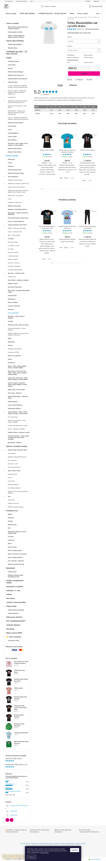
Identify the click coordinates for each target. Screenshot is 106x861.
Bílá (61, 178)
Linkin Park (11, 481)
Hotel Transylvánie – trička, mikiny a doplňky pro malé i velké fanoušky (18, 437)
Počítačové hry (12, 510)
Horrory (10, 345)
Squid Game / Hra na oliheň (16, 390)
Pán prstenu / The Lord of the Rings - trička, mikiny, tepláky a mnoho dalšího (17, 372)
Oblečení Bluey (12, 402)
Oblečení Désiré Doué (14, 148)
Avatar (10, 163)
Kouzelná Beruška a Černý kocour (18, 218)
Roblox (10, 514)
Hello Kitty (11, 342)
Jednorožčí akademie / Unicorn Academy (17, 329)
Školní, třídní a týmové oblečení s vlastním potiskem (18, 28)
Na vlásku (11, 249)
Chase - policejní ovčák (15, 232)
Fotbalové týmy (12, 82)
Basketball (10, 568)
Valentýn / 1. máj (13, 590)
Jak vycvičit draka (13, 313)
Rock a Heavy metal (14, 471)
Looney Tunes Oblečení (15, 405)
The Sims (11, 537)
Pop (9, 496)
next (99, 160)
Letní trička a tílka (13, 640)
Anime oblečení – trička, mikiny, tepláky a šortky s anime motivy (17, 412)
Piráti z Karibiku (13, 302)
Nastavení (31, 857)
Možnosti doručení (72, 60)
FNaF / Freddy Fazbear (15, 550)
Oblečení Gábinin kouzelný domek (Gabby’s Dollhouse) (18, 334)
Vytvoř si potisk (12, 23)
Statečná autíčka (13, 242)
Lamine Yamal (12, 136)
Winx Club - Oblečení (14, 393)
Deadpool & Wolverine (15, 202)
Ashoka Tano (12, 277)
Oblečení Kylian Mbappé (15, 72)
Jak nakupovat (9, 1)
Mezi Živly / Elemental (15, 287)
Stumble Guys (12, 525)
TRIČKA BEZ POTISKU (15, 44)
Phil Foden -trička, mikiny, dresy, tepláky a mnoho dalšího (18, 144)
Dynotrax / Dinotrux (14, 263)
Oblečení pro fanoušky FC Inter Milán (17, 106)
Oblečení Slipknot (13, 484)
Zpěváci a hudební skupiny (16, 446)
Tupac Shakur (12, 453)
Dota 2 (10, 543)
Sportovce (8, 788)
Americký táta (12, 296)
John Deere (10, 598)
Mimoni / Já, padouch (14, 356)
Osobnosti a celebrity (14, 586)
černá (84, 180)
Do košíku (84, 73)
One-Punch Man (13, 417)
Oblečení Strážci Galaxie (15, 180)
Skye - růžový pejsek (14, 235)
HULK (9, 199)
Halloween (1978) (13, 352)
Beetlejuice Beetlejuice (15, 349)
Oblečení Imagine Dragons (16, 507)
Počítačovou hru (10, 784)
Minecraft (11, 518)
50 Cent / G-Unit (13, 464)
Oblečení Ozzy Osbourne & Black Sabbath (18, 492)
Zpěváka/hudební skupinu (13, 791)
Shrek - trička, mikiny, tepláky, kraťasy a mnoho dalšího (17, 367)
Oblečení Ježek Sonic (14, 206)
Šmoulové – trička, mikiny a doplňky (16, 317)
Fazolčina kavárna (13, 256)
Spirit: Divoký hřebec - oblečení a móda (18, 397)
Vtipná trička (11, 606)
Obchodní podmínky (21, 1)
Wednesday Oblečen (14, 408)
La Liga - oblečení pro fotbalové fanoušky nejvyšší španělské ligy (17, 86)
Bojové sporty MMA (14, 633)
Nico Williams (12, 140)
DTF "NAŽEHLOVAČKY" (16, 621)
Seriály (7, 780)
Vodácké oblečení (13, 625)
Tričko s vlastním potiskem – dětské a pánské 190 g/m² (16, 36)
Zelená (66, 178)
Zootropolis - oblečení (15, 443)
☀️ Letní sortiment (13, 637)
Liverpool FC (12, 97)
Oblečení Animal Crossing (16, 564)
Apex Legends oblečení (15, 557)
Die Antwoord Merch (14, 467)
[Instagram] (11, 820)
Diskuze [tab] (73, 85)
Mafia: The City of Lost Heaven (17, 554)
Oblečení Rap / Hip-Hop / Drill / (17, 450)
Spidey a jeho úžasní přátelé (16, 187)
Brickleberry (12, 299)
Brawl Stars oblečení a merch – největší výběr (17, 532)
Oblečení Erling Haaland (15, 123)
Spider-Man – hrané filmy (15, 195)
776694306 (13, 811)
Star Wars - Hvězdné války (16, 273)
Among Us (11, 540)
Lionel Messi (12, 65)
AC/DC (10, 478)
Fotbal (8, 58)
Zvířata (9, 594)
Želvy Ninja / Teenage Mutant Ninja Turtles (19, 291)
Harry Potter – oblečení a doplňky (18, 280)
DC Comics (11, 363)
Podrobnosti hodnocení (92, 29)
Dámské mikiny (12, 48)
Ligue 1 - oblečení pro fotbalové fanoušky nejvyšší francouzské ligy (18, 118)
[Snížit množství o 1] (90, 68)
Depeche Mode (12, 474)
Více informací (44, 853)
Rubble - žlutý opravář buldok (17, 228)
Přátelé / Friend (12, 284)
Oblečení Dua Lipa (13, 503)
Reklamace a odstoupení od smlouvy (42, 843)
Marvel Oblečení (13, 177)
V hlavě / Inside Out (14, 306)
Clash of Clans (12, 547)
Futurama (11, 309)
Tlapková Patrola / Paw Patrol (17, 225)
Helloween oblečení (14, 617)
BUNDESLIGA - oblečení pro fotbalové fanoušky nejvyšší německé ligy (16, 112)
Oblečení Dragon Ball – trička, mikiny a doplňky (17, 421)
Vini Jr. (10, 130)
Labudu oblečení (13, 613)
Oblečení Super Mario (14, 170)
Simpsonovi (11, 159)
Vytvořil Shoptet (96, 859)
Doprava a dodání (80, 843)
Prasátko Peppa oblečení (15, 270)
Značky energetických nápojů (15, 581)
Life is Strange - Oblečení (16, 561)
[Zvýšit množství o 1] (98, 68)
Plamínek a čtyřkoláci (14, 266)
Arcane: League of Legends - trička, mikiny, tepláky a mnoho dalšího (17, 384)
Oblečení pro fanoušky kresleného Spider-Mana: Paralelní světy (18, 191)
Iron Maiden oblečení (14, 488)
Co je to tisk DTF (25, 843)
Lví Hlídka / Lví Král (13, 246)
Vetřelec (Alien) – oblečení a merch (19, 432)
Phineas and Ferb (13, 252)
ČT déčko (11, 239)
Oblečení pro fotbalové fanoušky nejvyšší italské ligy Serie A (17, 101)
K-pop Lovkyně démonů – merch (17, 425)
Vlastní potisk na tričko (15, 32)
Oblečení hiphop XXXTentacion (17, 457)
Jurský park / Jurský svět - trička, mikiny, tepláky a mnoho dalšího (18, 378)
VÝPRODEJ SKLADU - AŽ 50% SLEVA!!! (16, 53)
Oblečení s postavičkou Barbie (17, 209)
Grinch (10, 359)
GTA (9, 528)
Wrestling (10, 629)
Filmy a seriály (12, 156)
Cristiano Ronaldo (13, 61)
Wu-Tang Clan (12, 460)
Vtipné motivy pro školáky (16, 610)
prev (35, 160)
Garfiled (10, 321)
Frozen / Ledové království (16, 221)
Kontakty (56, 843)
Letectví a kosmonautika (16, 602)
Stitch (9, 338)
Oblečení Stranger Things (16, 173)
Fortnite (10, 521)
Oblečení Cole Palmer (14, 152)
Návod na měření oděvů (67, 843)
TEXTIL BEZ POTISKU (15, 41)
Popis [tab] (60, 85)
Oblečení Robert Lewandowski (17, 79)
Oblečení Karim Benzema (16, 75)
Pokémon (11, 166)
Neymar (10, 68)
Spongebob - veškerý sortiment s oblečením (18, 213)
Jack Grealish (12, 126)
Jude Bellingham (13, 133)
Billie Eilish (11, 500)
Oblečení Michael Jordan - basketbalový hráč (16, 576)
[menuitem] (11, 13)
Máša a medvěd (12, 259)
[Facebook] (7, 820)
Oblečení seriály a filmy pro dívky (18, 325)
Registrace (96, 1)
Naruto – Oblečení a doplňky (16, 429)
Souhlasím (74, 850)
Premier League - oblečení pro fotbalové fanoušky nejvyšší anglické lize (17, 92)
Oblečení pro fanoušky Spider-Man (18, 183)
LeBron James (12, 572)
